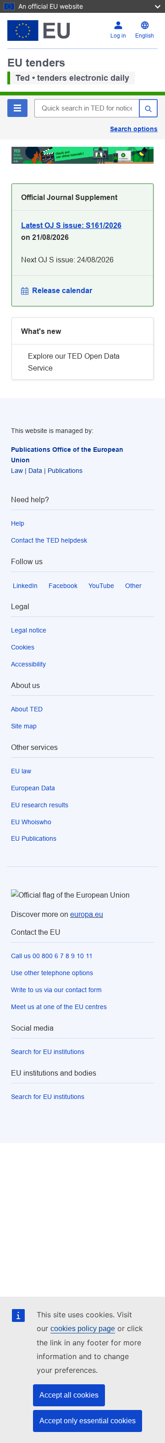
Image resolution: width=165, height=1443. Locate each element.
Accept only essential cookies (87, 1421)
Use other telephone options (52, 973)
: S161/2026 (71, 225)
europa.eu (86, 914)
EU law (21, 771)
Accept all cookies (69, 1395)
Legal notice (28, 630)
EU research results (39, 805)
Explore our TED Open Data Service (74, 362)
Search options (134, 129)
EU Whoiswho (31, 822)
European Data (33, 788)
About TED (27, 709)
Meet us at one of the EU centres (59, 1006)
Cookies (22, 647)
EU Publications (33, 838)
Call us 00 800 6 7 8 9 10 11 (52, 956)
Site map (24, 726)
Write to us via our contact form (56, 989)
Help (17, 523)
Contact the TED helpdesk (49, 540)
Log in (118, 36)
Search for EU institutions (47, 1051)
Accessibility (28, 664)
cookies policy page (82, 1328)
